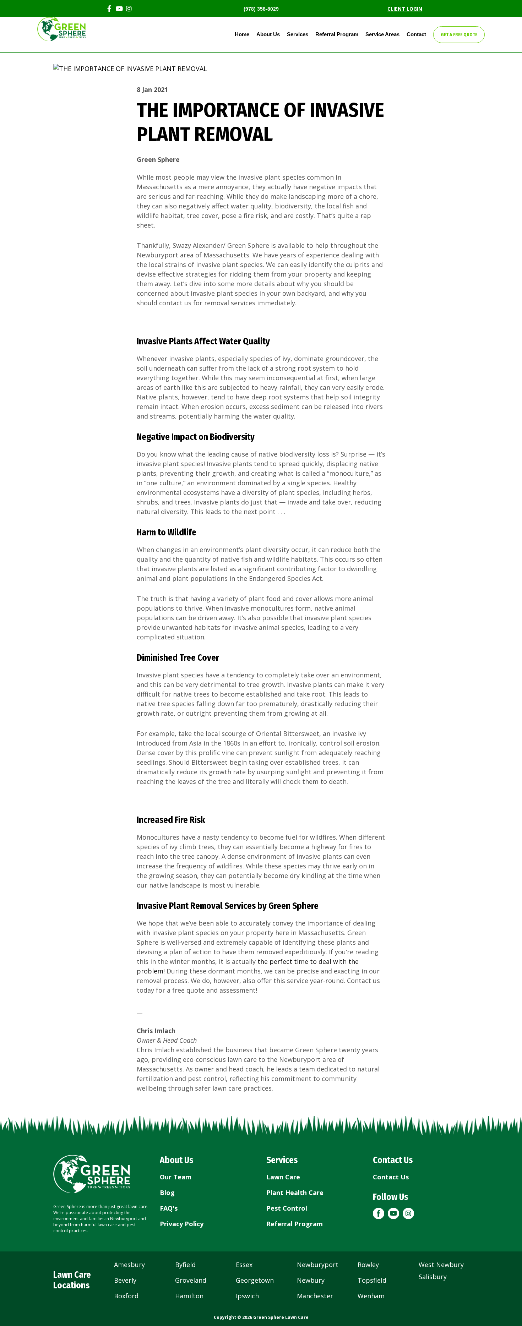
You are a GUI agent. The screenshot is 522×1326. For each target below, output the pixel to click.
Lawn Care (283, 1177)
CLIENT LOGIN (404, 8)
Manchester (315, 1296)
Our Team (175, 1177)
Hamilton (189, 1296)
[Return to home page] (91, 1174)
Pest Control (286, 1208)
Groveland (190, 1280)
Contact (416, 34)
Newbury (311, 1280)
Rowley (368, 1264)
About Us (268, 34)
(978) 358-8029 (261, 9)
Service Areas (382, 34)
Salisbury (433, 1276)
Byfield (185, 1264)
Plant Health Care (294, 1192)
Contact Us (391, 1177)
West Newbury (441, 1264)
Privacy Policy (181, 1223)
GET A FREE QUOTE (459, 34)
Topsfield (372, 1280)
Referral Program (336, 34)
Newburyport (317, 1264)
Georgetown (255, 1280)
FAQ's (169, 1208)
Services (297, 34)
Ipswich (247, 1296)
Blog (167, 1192)
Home (242, 34)
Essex (244, 1264)
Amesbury (129, 1264)
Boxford (126, 1296)
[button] (378, 1213)
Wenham (371, 1296)
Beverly (125, 1280)
